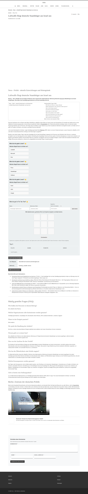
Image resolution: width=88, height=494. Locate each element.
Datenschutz (10, 479)
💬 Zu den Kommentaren (15, 269)
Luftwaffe (13, 149)
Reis (12, 157)
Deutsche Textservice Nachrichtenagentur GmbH (29, 419)
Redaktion (9, 483)
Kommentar (14, 443)
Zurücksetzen (44, 237)
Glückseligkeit (59, 483)
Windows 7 (59, 479)
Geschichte (76, 385)
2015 (12, 189)
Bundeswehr (44, 124)
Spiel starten (75, 208)
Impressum (10, 476)
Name (11, 206)
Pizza (12, 167)
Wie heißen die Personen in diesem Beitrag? (54, 105)
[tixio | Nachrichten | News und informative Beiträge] (44, 2)
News (14, 10)
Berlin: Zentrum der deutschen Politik (51, 119)
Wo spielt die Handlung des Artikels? (52, 109)
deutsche (62, 98)
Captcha (53, 204)
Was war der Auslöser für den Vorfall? (52, 112)
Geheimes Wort (34, 206)
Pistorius (42, 130)
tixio (13, 491)
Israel (12, 185)
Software (13, 175)
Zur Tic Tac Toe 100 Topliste (15, 257)
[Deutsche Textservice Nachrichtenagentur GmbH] (11, 420)
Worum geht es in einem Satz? (51, 111)
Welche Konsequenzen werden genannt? (53, 115)
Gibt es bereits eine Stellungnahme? (52, 117)
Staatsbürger (13, 171)
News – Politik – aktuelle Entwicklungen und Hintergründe (20, 103)
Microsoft (13, 153)
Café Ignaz (59, 476)
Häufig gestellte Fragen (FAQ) (50, 103)
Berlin (9, 98)
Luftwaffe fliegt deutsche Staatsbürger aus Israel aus (19, 105)
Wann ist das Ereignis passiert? (51, 108)
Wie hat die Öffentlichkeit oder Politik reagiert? (54, 114)
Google (12, 193)
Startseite (10, 10)
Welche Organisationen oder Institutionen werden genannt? (56, 106)
